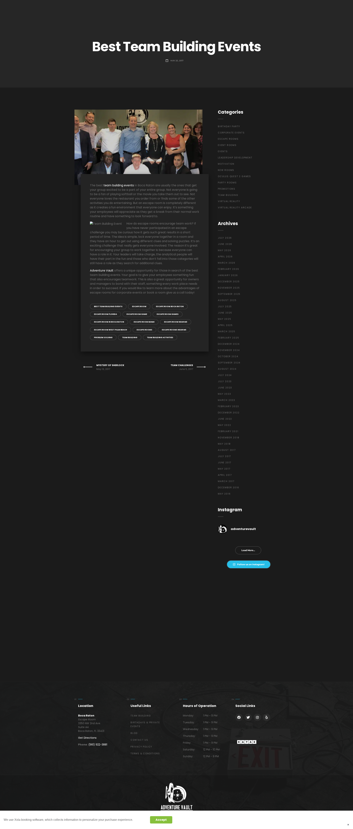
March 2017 (226, 481)
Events (223, 151)
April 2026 (225, 256)
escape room (139, 306)
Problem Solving (103, 337)
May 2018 (224, 443)
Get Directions (87, 738)
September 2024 (229, 362)
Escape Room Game (136, 314)
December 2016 (228, 487)
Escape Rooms (144, 329)
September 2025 (229, 294)
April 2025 (225, 325)
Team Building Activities (160, 337)
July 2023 (225, 381)
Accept (161, 820)
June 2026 (225, 244)
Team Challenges (182, 365)
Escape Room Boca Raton (170, 306)
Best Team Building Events (108, 306)
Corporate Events (231, 132)
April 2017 (225, 475)
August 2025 (227, 300)
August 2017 (227, 450)
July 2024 (225, 375)
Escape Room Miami (144, 322)
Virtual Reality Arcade (235, 207)
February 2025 (228, 337)
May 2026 (224, 250)
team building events (119, 185)
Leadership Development (235, 157)
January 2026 (228, 275)
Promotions (226, 188)
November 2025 (229, 287)
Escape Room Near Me (175, 322)
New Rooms (226, 170)
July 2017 (224, 456)
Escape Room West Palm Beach (110, 329)
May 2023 (224, 393)
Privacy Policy (141, 746)
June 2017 (224, 462)
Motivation (226, 163)
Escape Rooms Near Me (174, 329)
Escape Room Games (168, 314)
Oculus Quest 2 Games (234, 176)
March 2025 (226, 331)
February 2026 (228, 269)
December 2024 (229, 343)
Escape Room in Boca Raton (109, 322)
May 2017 (224, 468)
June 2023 (225, 387)
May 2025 (224, 319)
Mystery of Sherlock (110, 365)
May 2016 (224, 493)
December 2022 (228, 412)
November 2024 (229, 350)
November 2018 (228, 437)
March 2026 (226, 262)
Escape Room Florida (105, 314)
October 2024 (228, 356)
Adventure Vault (101, 270)
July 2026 (225, 237)
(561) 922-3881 (97, 744)
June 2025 (225, 312)
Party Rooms (227, 182)
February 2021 (228, 431)
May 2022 (224, 425)
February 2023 (228, 406)
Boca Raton (86, 715)
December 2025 (229, 281)
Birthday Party (229, 126)
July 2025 (225, 306)
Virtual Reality (229, 201)
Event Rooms (227, 145)
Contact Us (139, 739)
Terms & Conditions (145, 753)
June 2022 (225, 418)
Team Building (129, 337)
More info (140, 820)
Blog (134, 733)
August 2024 (227, 368)
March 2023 (226, 400)
